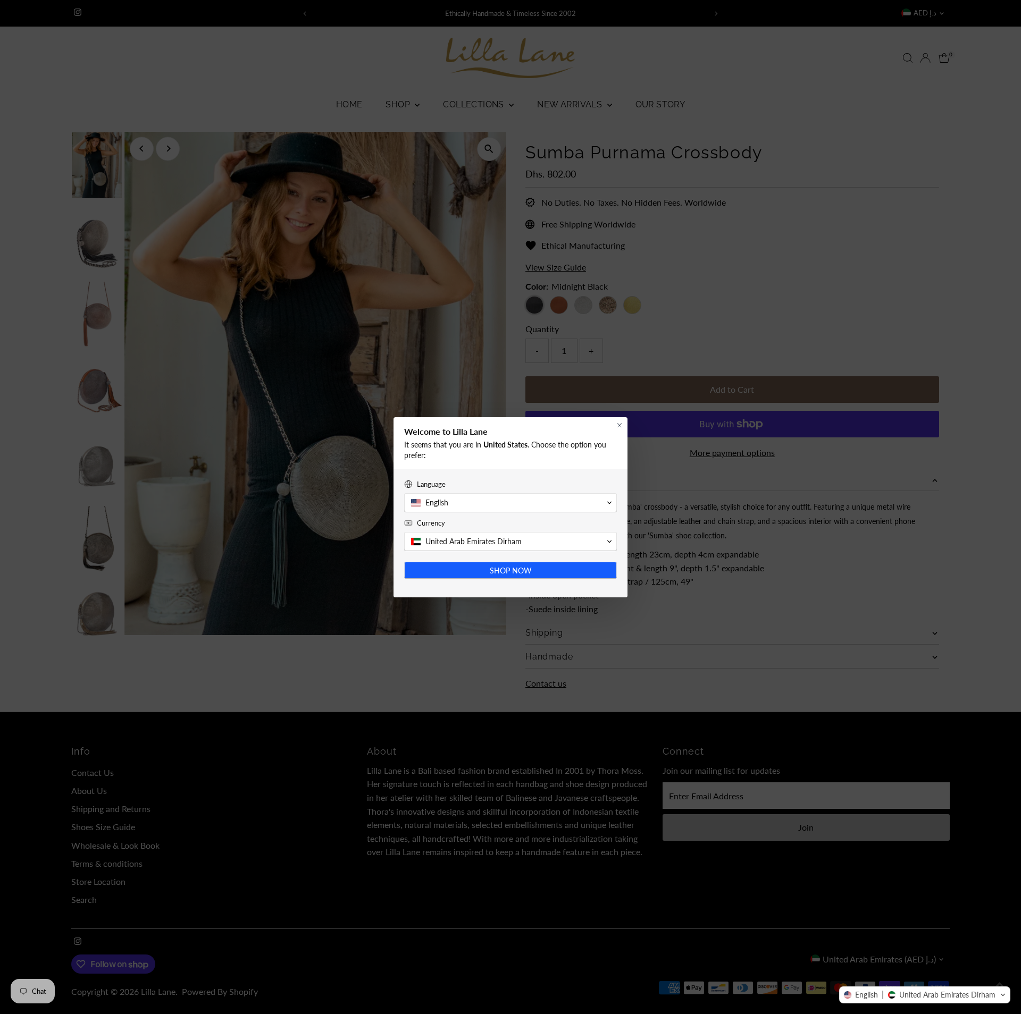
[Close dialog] (619, 425)
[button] (924, 994)
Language (431, 484)
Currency (431, 523)
